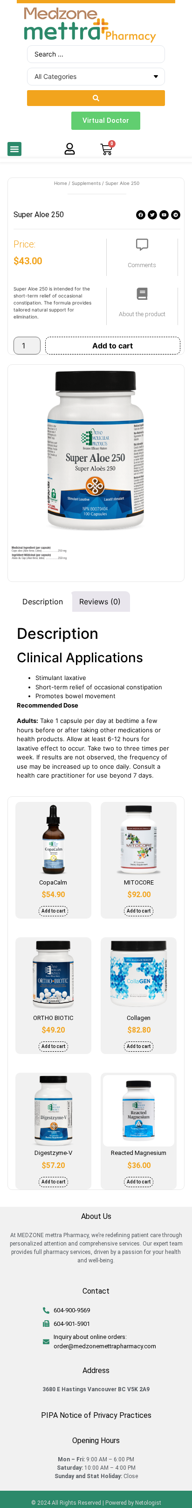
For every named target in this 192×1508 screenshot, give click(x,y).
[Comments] (142, 245)
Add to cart (112, 345)
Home (60, 183)
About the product (142, 314)
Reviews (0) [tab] (100, 601)
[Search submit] (96, 98)
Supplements (86, 183)
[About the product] (142, 294)
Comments (142, 265)
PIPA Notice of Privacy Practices (96, 1415)
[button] (14, 149)
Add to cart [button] (53, 910)
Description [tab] (42, 601)
